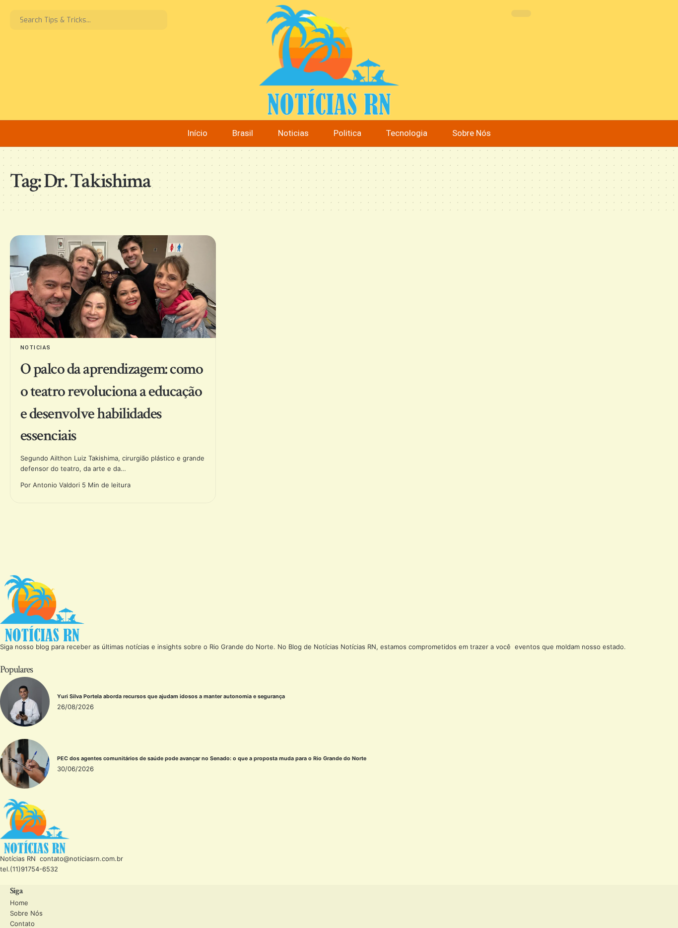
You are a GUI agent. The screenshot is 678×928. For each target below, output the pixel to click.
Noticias (35, 347)
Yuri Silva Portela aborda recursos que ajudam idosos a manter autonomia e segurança (171, 696)
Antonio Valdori (56, 485)
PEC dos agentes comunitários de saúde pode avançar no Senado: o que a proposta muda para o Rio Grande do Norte (211, 758)
